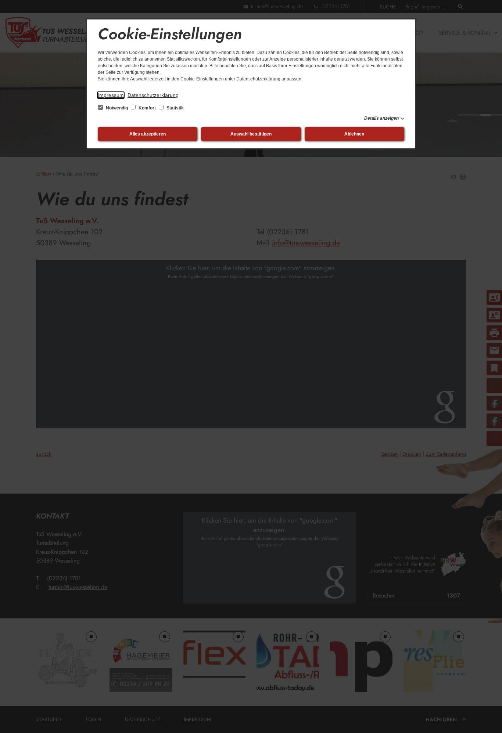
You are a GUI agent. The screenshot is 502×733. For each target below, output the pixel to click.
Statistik (174, 108)
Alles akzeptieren (147, 134)
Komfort (147, 108)
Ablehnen (354, 134)
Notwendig (117, 108)
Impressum (111, 95)
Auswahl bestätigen (251, 134)
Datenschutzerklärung (153, 95)
